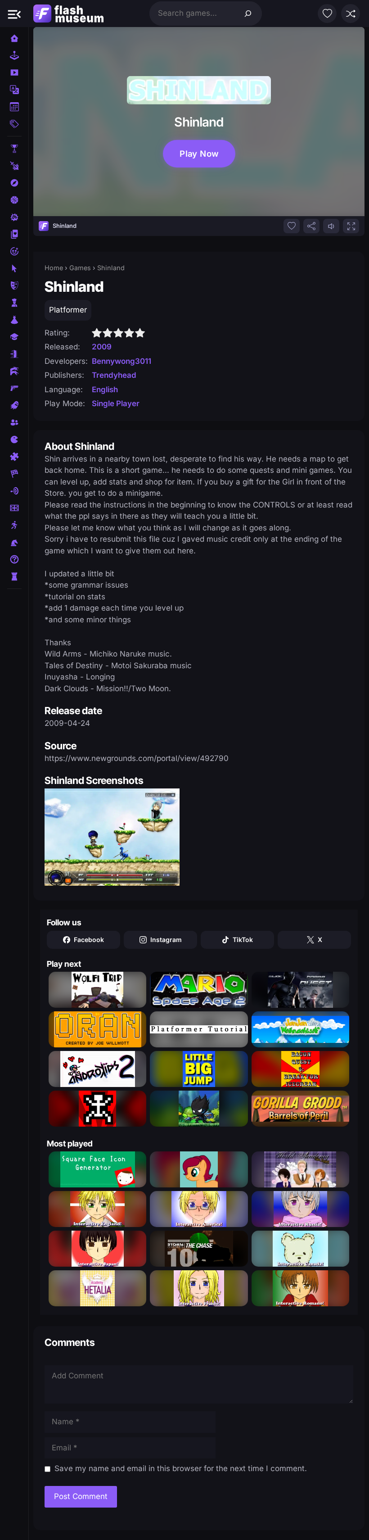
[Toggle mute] (331, 226)
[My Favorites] (327, 13)
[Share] (311, 226)
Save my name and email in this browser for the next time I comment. (180, 1468)
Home (54, 268)
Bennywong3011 (121, 361)
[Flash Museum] (68, 13)
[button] (14, 13)
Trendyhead (114, 375)
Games (80, 268)
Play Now (199, 154)
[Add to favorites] (292, 226)
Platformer (68, 309)
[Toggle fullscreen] (351, 226)
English (105, 389)
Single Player (116, 403)
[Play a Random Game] (350, 13)
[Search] (248, 13)
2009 (102, 346)
